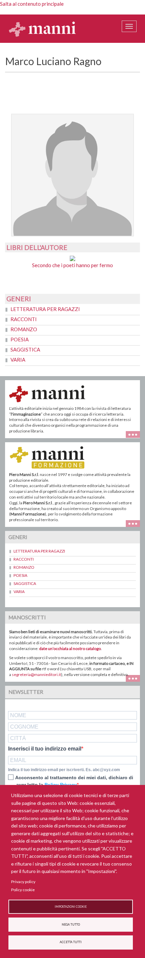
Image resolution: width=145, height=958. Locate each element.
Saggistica (25, 349)
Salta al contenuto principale (32, 4)
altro (135, 522)
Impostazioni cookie (71, 906)
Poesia (19, 339)
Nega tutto (71, 924)
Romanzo (23, 329)
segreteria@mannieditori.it (36, 674)
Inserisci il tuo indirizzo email (44, 749)
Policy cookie (23, 889)
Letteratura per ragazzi (45, 309)
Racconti (23, 319)
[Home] (42, 29)
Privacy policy (23, 881)
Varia (17, 360)
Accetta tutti (71, 942)
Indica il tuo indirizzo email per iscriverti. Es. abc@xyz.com (64, 769)
